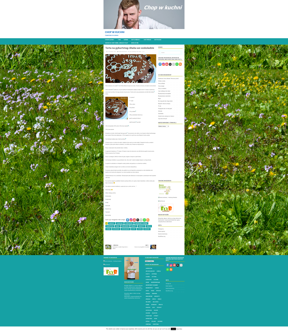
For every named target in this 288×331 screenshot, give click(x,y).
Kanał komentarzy (162, 234)
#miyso (154, 299)
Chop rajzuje (157, 39)
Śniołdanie (160, 113)
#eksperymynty (149, 287)
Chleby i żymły (161, 81)
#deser (147, 282)
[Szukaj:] (170, 52)
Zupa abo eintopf (162, 118)
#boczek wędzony (150, 271)
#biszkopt (111, 223)
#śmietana (148, 324)
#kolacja (158, 290)
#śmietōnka (156, 324)
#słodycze (154, 313)
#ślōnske (160, 321)
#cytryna (154, 276)
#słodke (156, 310)
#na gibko (148, 301)
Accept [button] (173, 328)
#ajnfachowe (149, 268)
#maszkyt (133, 226)
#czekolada (120, 223)
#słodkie (148, 313)
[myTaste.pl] (161, 201)
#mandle (148, 293)
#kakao (117, 226)
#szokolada (116, 229)
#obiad (147, 304)
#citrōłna (154, 273)
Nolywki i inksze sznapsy (164, 103)
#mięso (159, 299)
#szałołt (159, 307)
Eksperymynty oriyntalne (164, 96)
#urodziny (146, 229)
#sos (153, 307)
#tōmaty (156, 315)
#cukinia (148, 276)
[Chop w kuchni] (144, 28)
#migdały (148, 299)
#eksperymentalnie (155, 282)
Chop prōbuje (147, 39)
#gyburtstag (109, 226)
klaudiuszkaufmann (122, 51)
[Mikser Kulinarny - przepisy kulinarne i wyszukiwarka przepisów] (165, 194)
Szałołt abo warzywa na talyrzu (166, 116)
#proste (149, 226)
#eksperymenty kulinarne (141, 223)
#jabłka (157, 287)
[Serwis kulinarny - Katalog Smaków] (167, 197)
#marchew (154, 293)
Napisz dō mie (134, 43)
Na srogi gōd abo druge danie (165, 101)
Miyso (159, 98)
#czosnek (156, 279)
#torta (140, 229)
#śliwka (108, 229)
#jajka (152, 290)
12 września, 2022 (111, 51)
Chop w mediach (135, 39)
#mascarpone (125, 226)
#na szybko (155, 301)
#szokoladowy (125, 229)
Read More (179, 329)
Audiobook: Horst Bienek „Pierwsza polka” (116, 43)
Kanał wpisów (161, 231)
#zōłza (147, 321)
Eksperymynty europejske (164, 93)
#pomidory (154, 304)
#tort (133, 229)
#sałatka (148, 307)
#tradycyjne (149, 315)
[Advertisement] (132, 239)
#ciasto (148, 273)
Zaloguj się (161, 229)
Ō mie (119, 39)
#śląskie (154, 321)
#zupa (155, 318)
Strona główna (109, 39)
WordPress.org (161, 236)
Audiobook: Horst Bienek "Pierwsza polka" (168, 78)
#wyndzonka (149, 318)
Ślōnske (126, 39)
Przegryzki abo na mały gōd (165, 108)
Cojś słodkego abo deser (135, 51)
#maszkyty (141, 226)
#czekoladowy (129, 223)
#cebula (159, 271)
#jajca (147, 290)
